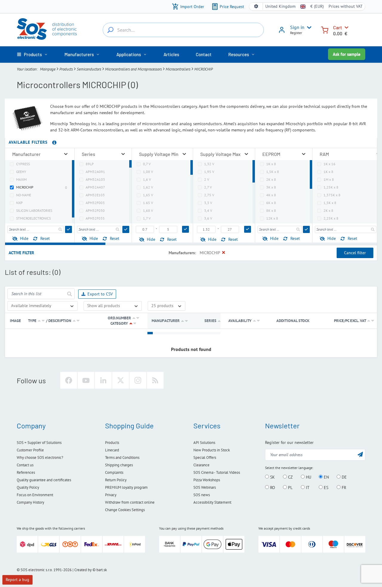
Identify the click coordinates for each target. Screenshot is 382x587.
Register (296, 32)
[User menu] (308, 27)
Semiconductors (89, 69)
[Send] (68, 229)
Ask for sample (347, 54)
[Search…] (110, 30)
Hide (24, 238)
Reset (45, 238)
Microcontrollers (178, 69)
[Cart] (324, 29)
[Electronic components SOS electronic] (47, 29)
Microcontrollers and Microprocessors (133, 69)
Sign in (297, 27)
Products (66, 69)
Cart (337, 27)
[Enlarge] (66, 154)
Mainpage (48, 69)
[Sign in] (281, 32)
